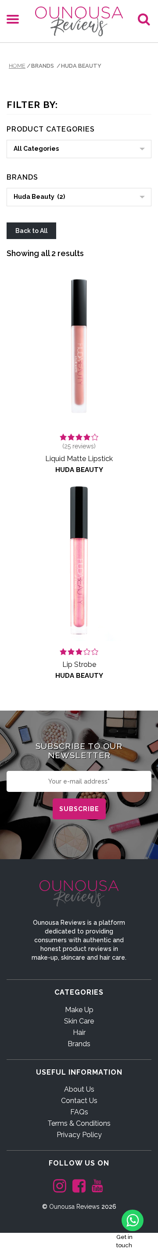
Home (17, 65)
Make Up (79, 1010)
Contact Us (79, 1100)
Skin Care (79, 1021)
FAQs (79, 1112)
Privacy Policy (79, 1135)
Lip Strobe (79, 664)
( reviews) (79, 446)
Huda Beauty (79, 470)
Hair (79, 1032)
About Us (79, 1089)
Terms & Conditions (79, 1123)
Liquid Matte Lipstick (79, 458)
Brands (79, 1044)
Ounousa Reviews (74, 1206)
